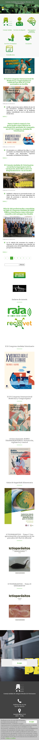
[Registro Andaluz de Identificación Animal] (19, 311)
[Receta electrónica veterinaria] (19, 323)
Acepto (19, 663)
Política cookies (11, 738)
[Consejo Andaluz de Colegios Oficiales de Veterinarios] (3, 7)
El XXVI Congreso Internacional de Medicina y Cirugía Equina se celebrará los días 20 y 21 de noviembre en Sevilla (19, 81)
